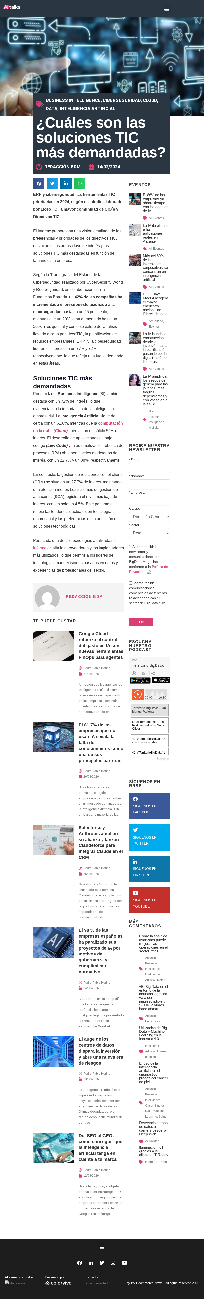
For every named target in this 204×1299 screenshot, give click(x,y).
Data (51, 108)
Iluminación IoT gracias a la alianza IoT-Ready (153, 1151)
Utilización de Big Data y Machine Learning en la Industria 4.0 (153, 1033)
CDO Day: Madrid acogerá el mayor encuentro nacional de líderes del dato (155, 304)
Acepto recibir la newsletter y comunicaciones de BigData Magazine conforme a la (148, 559)
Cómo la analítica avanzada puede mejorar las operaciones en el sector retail (153, 943)
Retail (161, 980)
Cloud (150, 100)
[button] (167, 9)
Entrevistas (152, 1021)
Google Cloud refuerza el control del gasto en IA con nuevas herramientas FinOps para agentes (101, 645)
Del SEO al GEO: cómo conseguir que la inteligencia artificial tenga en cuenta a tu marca (100, 1147)
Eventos (158, 218)
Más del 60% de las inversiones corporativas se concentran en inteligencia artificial (155, 268)
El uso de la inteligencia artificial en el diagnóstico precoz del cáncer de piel (153, 1072)
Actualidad (156, 321)
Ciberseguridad (122, 100)
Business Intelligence (73, 100)
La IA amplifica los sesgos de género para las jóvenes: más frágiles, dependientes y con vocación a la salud (155, 390)
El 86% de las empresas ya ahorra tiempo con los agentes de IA (155, 203)
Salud (163, 1116)
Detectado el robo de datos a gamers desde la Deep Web (153, 1128)
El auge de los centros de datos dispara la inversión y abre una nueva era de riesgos (101, 1051)
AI (150, 218)
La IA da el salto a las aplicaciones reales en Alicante (155, 233)
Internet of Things (156, 1162)
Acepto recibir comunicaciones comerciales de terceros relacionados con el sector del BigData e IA (148, 593)
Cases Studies (155, 1105)
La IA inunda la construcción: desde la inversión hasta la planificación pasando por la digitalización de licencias (155, 348)
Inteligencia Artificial (87, 108)
